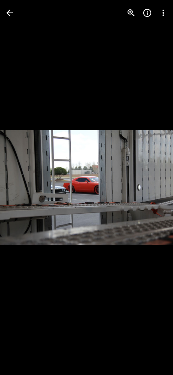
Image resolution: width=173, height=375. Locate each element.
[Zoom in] (131, 13)
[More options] (163, 13)
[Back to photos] (9, 13)
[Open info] (147, 13)
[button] (22, 187)
